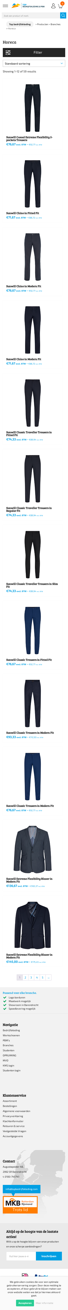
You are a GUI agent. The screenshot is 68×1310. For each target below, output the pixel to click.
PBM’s (6, 1040)
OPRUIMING (9, 1055)
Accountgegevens (13, 1136)
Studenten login (11, 1070)
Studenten (8, 1050)
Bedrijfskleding (11, 1030)
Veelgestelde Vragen (14, 1131)
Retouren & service (14, 1126)
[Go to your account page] (53, 8)
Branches (8, 1045)
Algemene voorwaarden (16, 1111)
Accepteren (25, 1302)
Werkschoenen (11, 1035)
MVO (5, 1060)
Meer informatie (44, 1302)
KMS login (8, 1065)
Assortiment (10, 1100)
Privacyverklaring (13, 1116)
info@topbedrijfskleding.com (22, 1189)
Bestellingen (10, 1105)
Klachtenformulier (13, 1121)
